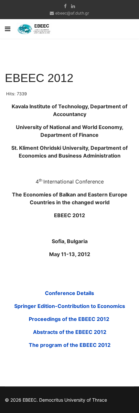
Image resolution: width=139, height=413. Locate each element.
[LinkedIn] (73, 6)
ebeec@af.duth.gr (72, 13)
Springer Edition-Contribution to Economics (69, 306)
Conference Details (69, 293)
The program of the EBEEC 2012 (70, 345)
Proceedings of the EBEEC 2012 (70, 319)
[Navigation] (7, 29)
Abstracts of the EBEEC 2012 (69, 332)
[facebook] (65, 6)
